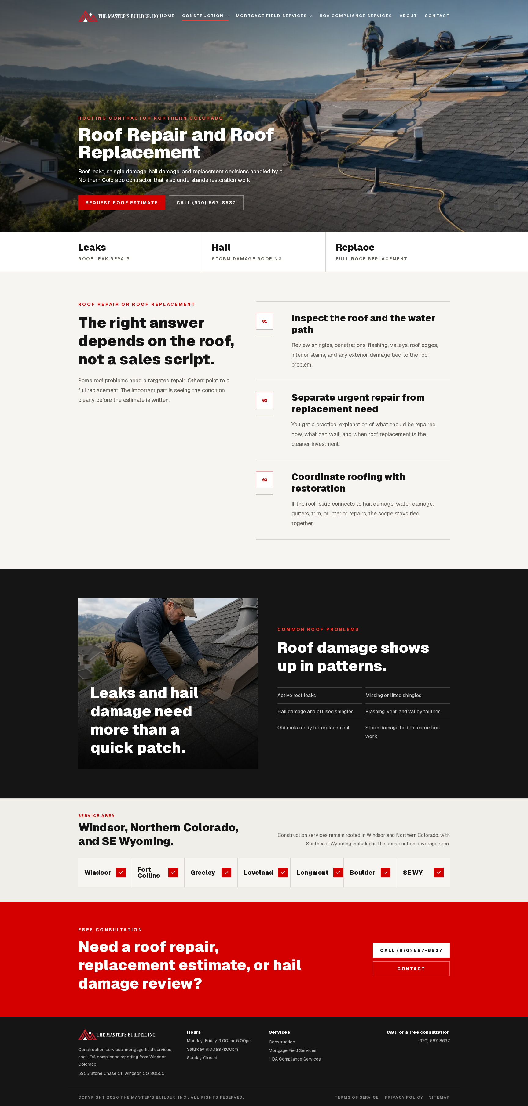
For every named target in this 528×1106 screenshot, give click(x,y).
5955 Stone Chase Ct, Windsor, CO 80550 (121, 1073)
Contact (437, 15)
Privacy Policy (404, 1097)
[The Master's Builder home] (119, 15)
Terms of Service (357, 1097)
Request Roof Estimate (122, 202)
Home (167, 15)
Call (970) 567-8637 (206, 202)
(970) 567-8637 (434, 1040)
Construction (203, 15)
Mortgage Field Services (271, 15)
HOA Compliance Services (356, 15)
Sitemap (439, 1097)
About (409, 15)
